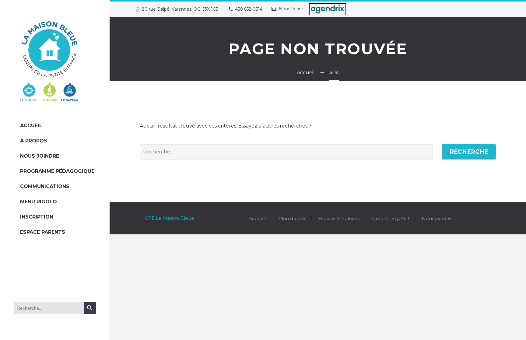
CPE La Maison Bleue (169, 218)
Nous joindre (39, 156)
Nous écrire (291, 9)
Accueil (31, 125)
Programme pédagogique (54, 171)
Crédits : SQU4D (390, 218)
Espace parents (42, 232)
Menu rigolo (38, 202)
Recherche (469, 151)
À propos (33, 141)
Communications (44, 186)
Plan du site (292, 218)
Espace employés (338, 218)
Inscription (36, 217)
